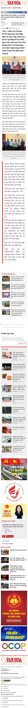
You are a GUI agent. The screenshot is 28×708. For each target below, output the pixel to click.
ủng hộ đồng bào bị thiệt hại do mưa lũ (13, 327)
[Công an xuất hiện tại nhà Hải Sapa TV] (5, 560)
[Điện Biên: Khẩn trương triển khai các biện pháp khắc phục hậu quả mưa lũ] (6, 295)
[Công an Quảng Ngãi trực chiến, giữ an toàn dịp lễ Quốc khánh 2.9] (7, 366)
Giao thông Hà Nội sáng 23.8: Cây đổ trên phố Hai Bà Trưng (18, 585)
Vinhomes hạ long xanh (7, 543)
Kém (6, 533)
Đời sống (15, 369)
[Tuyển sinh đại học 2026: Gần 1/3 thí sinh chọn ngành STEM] (7, 439)
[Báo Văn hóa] (14, 2)
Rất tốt (7, 529)
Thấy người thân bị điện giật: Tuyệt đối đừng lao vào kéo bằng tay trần (19, 355)
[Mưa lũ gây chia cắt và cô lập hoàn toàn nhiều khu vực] (6, 304)
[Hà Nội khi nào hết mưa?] (5, 552)
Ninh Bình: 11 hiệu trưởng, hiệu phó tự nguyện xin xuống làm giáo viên (17, 569)
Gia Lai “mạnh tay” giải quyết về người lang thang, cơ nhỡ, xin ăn (19, 387)
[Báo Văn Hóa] (14, 660)
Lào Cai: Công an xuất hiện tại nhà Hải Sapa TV (18, 559)
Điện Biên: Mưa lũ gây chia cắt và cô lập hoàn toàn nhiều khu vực (17, 303)
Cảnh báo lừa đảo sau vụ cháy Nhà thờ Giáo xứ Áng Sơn (18, 577)
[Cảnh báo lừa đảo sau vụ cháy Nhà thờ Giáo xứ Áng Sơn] (5, 578)
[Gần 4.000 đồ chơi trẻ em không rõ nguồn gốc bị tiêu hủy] (7, 449)
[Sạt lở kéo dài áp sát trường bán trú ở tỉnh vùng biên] (7, 410)
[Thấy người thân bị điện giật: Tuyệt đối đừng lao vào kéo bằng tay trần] (7, 355)
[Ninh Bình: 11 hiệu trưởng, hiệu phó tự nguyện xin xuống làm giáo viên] (5, 568)
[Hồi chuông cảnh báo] (7, 430)
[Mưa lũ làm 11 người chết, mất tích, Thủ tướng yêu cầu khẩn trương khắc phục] (6, 312)
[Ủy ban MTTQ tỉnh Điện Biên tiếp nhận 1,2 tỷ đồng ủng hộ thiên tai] (6, 279)
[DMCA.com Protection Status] (5, 680)
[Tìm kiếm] (25, 3)
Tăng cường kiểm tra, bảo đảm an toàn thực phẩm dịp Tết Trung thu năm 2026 (19, 376)
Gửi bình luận (22, 343)
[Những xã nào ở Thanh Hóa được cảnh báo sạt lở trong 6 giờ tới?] (7, 420)
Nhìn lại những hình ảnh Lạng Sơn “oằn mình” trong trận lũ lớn (18, 398)
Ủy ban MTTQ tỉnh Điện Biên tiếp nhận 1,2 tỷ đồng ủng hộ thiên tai (18, 278)
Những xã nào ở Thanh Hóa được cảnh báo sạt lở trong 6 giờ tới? (19, 419)
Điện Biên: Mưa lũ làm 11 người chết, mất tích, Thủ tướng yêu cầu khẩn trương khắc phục (18, 312)
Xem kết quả (10, 536)
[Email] (9, 28)
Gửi (4, 536)
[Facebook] (7, 28)
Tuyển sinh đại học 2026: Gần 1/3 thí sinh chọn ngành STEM (19, 438)
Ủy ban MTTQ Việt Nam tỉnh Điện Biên (14, 324)
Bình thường (8, 531)
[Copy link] (11, 28)
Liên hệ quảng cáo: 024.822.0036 (9, 692)
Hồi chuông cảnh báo (19, 427)
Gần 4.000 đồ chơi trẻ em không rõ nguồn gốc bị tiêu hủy (19, 448)
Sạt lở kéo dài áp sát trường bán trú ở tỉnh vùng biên (19, 409)
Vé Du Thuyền (5, 541)
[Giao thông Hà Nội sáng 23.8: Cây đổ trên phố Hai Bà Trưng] (5, 585)
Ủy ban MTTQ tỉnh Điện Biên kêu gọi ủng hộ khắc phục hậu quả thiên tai (18, 286)
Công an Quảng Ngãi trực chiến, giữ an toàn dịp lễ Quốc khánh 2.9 (19, 366)
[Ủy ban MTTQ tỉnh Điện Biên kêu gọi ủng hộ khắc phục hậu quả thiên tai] (6, 287)
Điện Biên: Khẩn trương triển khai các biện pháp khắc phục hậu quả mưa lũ (18, 295)
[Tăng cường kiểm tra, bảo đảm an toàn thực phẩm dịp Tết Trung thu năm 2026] (7, 376)
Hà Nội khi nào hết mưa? (18, 550)
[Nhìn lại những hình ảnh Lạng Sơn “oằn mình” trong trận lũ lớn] (7, 398)
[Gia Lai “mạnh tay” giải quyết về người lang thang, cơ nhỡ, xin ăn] (7, 388)
